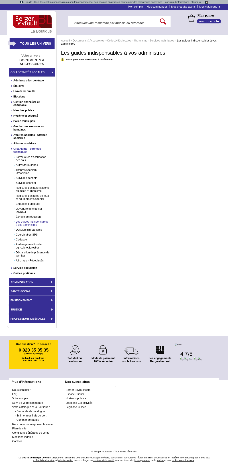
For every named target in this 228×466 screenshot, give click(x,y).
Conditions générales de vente (30, 432)
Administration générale (28, 80)
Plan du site (19, 428)
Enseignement (21, 300)
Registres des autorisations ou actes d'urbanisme (32, 189)
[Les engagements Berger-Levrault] (160, 347)
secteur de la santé (103, 460)
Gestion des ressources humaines (28, 128)
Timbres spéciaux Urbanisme (26, 171)
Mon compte (135, 6)
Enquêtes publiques (28, 203)
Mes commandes (157, 6)
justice (160, 460)
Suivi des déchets (26, 178)
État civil (18, 85)
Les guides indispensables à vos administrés (32, 223)
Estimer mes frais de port (31, 415)
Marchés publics (23, 110)
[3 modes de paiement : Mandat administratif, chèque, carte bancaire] (103, 348)
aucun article (209, 21)
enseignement (142, 460)
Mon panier (205, 15)
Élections (19, 96)
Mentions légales (22, 437)
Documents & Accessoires (88, 40)
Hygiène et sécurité (25, 115)
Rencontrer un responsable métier (33, 424)
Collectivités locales (119, 40)
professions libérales (183, 460)
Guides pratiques (24, 273)
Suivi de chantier (26, 182)
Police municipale (24, 121)
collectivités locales (43, 460)
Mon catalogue (208, 6)
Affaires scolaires (24, 143)
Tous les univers (35, 43)
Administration (21, 282)
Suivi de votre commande (27, 402)
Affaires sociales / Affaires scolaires (30, 136)
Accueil (65, 40)
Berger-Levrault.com (78, 389)
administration (65, 460)
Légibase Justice (76, 407)
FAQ (14, 394)
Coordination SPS (27, 234)
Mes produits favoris (183, 6)
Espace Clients (75, 394)
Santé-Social (20, 291)
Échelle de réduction (28, 216)
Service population (25, 267)
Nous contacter (21, 389)
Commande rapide (27, 419)
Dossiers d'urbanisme (29, 229)
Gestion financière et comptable (26, 103)
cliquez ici (196, 2)
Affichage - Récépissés (30, 260)
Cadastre (21, 239)
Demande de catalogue (30, 411)
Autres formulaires (27, 165)
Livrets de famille (24, 91)
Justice (16, 309)
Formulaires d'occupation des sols (31, 158)
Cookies (17, 441)
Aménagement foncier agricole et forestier (29, 246)
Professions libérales (27, 318)
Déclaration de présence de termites (32, 254)
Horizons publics (76, 398)
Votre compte (20, 398)
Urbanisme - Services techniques (154, 40)
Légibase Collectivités (79, 402)
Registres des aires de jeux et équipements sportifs (32, 197)
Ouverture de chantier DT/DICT (29, 210)
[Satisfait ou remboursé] (74, 347)
